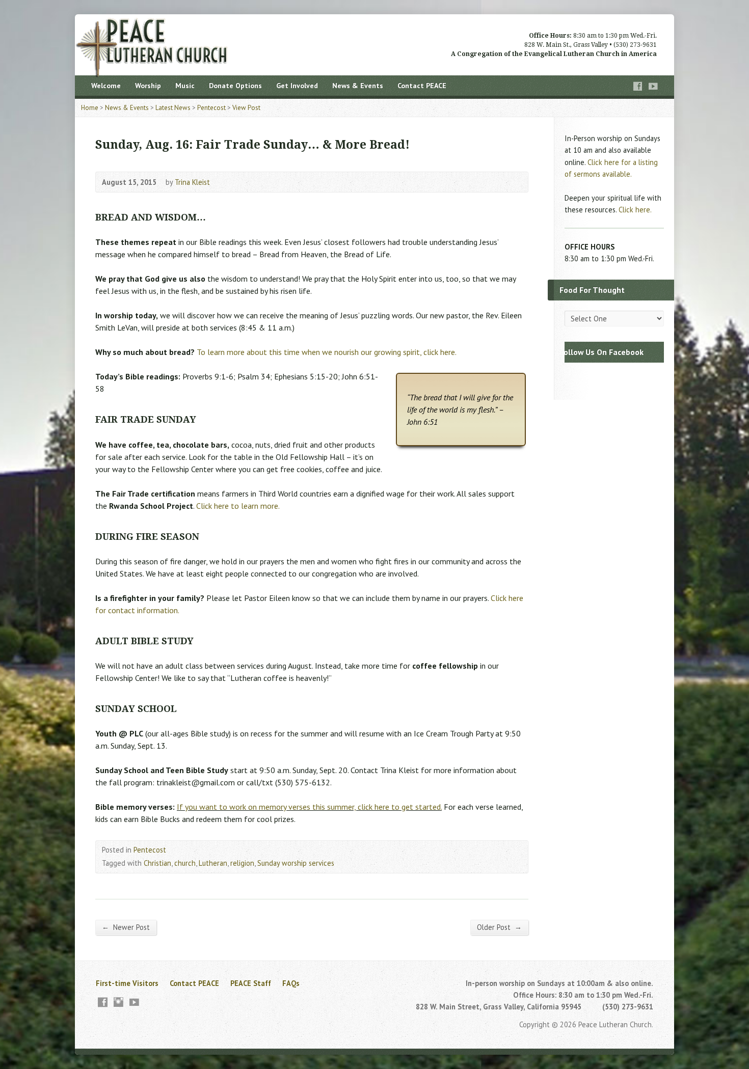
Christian (157, 863)
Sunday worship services (295, 863)
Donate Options (235, 85)
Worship (148, 85)
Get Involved (297, 85)
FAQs (291, 983)
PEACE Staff (250, 983)
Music (185, 85)
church (185, 863)
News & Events (357, 85)
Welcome (106, 85)
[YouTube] (653, 86)
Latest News (173, 107)
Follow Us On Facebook (601, 352)
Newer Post (126, 927)
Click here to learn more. (238, 506)
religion (242, 863)
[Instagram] (118, 1002)
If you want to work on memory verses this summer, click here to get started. (309, 807)
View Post (246, 107)
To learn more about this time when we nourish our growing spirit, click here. (327, 352)
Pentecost (211, 107)
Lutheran (213, 863)
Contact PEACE (421, 85)
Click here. (635, 209)
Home (89, 107)
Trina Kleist (192, 182)
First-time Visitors (127, 983)
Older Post (499, 927)
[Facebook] (638, 86)
